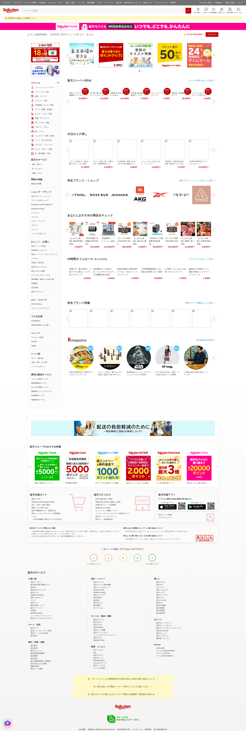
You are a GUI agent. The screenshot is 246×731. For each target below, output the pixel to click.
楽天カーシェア (99, 595)
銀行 (73, 3)
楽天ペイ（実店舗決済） (104, 519)
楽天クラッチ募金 (165, 515)
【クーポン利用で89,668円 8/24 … (171, 241)
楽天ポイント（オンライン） (106, 516)
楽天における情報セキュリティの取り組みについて (143, 528)
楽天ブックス (36, 582)
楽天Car (159, 603)
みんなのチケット (100, 663)
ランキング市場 (37, 337)
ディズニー (35, 213)
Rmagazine (35, 321)
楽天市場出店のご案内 (103, 499)
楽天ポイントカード (164, 623)
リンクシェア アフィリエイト (104, 635)
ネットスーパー (161, 3)
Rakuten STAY (98, 590)
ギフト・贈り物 (37, 358)
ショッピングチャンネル (40, 275)
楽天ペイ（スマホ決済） (40, 633)
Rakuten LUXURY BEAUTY (42, 205)
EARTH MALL (36, 304)
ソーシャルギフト (38, 366)
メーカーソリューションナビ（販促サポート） (113, 513)
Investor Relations (107, 729)
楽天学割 (34, 288)
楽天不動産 (160, 610)
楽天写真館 (160, 608)
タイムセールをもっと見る (201, 259)
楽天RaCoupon (37, 613)
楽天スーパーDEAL (38, 246)
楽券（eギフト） (37, 292)
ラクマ (99, 3)
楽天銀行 (34, 646)
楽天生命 (34, 659)
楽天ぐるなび (161, 600)
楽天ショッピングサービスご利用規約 (46, 513)
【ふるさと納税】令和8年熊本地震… (204, 241)
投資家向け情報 (94, 729)
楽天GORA (97, 598)
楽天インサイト (162, 636)
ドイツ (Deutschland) (164, 656)
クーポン (34, 258)
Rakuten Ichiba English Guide (43, 502)
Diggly (33, 346)
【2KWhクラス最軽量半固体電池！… (156, 241)
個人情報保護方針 (160, 729)
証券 (67, 3)
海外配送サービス (38, 400)
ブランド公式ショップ (39, 200)
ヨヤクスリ (160, 587)
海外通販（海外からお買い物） (43, 279)
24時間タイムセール (39, 250)
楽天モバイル (98, 620)
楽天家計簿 (160, 613)
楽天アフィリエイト (101, 633)
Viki (94, 653)
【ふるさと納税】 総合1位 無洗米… (139, 241)
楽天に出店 (230, 3)
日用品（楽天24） (38, 263)
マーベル (34, 217)
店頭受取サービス (38, 395)
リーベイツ (109, 3)
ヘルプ (240, 3)
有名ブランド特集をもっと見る (199, 303)
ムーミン (34, 229)
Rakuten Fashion (38, 209)
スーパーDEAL (31, 3)
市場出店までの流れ (103, 508)
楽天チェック (161, 633)
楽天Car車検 (161, 605)
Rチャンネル (98, 650)
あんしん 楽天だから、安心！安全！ (204, 538)
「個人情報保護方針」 (67, 536)
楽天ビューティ (162, 595)
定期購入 (34, 283)
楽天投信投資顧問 (37, 653)
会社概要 (82, 729)
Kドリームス (98, 608)
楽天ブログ (97, 638)
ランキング (17, 3)
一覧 (58, 83)
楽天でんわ (97, 625)
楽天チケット (98, 658)
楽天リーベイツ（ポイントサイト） (45, 254)
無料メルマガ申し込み (40, 508)
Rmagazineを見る (205, 340)
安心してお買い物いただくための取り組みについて (143, 536)
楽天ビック (147, 3)
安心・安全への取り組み (40, 505)
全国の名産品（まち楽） (40, 325)
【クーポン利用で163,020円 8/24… (124, 241)
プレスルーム (137, 729)
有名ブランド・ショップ (40, 196)
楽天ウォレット (37, 651)
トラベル (51, 3)
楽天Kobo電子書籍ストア (40, 585)
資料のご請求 (115, 502)
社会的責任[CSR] (123, 729)
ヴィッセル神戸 (99, 668)
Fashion (42, 3)
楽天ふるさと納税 (38, 271)
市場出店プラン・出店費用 (105, 505)
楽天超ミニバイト (163, 638)
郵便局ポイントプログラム (41, 391)
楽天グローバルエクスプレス (42, 618)
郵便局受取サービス (39, 383)
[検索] (188, 11)
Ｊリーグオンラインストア (41, 616)
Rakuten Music (99, 660)
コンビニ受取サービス (39, 379)
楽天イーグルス (99, 665)
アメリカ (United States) (165, 651)
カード (60, 3)
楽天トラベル (98, 582)
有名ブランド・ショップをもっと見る (196, 180)
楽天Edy (34, 636)
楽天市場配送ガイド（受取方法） (44, 511)
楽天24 (119, 3)
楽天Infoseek (98, 627)
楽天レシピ (160, 598)
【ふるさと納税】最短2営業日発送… (76, 241)
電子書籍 (91, 3)
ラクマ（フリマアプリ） (40, 308)
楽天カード (35, 628)
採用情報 (148, 729)
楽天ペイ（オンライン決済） (42, 631)
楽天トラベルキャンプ (101, 587)
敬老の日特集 (36, 184)
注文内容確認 (38, 519)
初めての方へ (36, 499)
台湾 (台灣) (160, 648)
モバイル (7, 3)
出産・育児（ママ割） (39, 362)
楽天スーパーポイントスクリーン (169, 628)
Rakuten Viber (98, 640)
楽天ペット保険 (37, 669)
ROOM (173, 3)
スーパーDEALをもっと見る (200, 80)
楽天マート (35, 603)
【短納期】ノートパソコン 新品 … (108, 241)
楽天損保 (34, 656)
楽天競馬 (96, 605)
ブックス (81, 3)
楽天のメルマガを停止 (53, 519)
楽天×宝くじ (98, 603)
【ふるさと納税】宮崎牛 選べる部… (187, 241)
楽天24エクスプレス (132, 3)
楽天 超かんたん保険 (38, 664)
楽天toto (96, 600)
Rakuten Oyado (99, 592)
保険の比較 (35, 666)
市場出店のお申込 (102, 502)
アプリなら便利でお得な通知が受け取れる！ (175, 499)
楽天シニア (160, 592)
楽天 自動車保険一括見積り (41, 661)
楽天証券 (34, 648)
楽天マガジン (98, 655)
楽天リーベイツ (37, 608)
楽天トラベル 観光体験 (102, 585)
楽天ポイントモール (164, 625)
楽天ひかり (97, 622)
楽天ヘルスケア (162, 590)
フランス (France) (163, 653)
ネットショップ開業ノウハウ (106, 511)
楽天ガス (159, 585)
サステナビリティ (165, 518)
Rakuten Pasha (162, 631)
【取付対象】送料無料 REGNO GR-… (91, 241)
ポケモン (34, 225)
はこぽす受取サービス (39, 387)
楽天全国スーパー (37, 605)
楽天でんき (160, 582)
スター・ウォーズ (38, 221)
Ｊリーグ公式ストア (39, 234)
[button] (206, 11)
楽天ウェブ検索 (99, 630)
